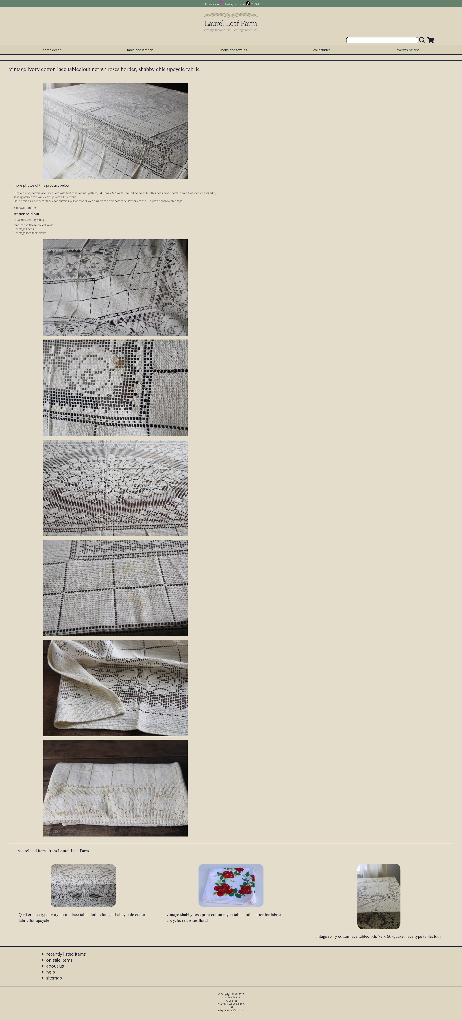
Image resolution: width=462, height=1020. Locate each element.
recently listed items (66, 954)
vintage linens (25, 229)
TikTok (255, 4)
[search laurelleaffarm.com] (422, 40)
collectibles (321, 50)
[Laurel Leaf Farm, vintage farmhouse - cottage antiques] (231, 22)
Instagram (232, 4)
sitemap (54, 978)
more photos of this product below (41, 185)
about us (55, 966)
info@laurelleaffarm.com (231, 1010)
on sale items (59, 960)
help (50, 972)
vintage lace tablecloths (31, 233)
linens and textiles (233, 50)
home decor (51, 50)
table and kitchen (140, 50)
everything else (408, 50)
